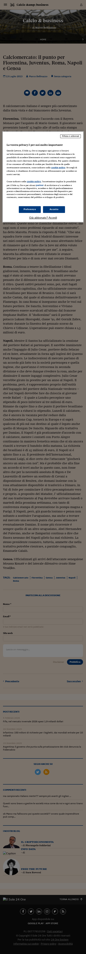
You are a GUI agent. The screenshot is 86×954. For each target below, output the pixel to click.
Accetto (54, 209)
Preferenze (30, 209)
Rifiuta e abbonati (70, 136)
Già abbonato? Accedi (43, 217)
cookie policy (58, 167)
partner (40, 185)
